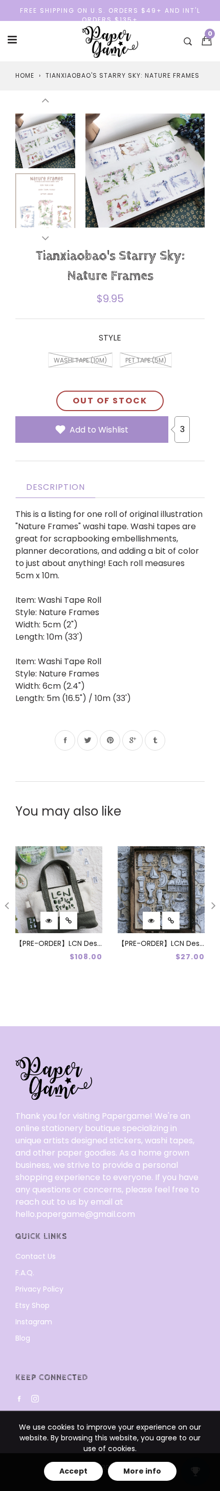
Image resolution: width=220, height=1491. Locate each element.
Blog (22, 1338)
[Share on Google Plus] (132, 740)
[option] (145, 170)
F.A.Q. (24, 1273)
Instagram (33, 1322)
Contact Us (35, 1256)
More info (142, 1471)
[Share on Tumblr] (155, 740)
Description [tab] (55, 487)
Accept (73, 1471)
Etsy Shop (32, 1305)
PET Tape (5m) (145, 360)
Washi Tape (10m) (80, 360)
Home (24, 75)
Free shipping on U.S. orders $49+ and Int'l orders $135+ (110, 15)
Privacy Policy (39, 1289)
